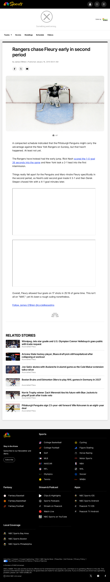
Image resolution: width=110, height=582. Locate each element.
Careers (15, 559)
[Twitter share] (21, 68)
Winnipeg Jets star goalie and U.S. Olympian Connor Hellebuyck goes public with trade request (62, 342)
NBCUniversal (18, 565)
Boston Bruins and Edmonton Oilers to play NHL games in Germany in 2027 (61, 379)
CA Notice (28, 561)
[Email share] (27, 68)
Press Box (58, 559)
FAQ (37, 559)
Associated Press (29, 347)
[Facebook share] (14, 68)
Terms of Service (40, 561)
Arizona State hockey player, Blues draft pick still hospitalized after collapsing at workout (57, 355)
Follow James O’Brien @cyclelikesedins (33, 305)
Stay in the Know (10, 446)
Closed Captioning (27, 559)
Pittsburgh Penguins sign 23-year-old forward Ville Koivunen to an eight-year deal (63, 407)
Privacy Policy (79, 559)
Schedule (40, 35)
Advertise (7, 559)
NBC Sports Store (46, 559)
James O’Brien (20, 62)
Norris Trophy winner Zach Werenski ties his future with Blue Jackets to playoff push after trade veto (59, 394)
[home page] (13, 4)
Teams (7, 35)
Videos (50, 35)
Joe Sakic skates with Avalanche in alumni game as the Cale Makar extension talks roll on (62, 368)
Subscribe (9, 460)
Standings (29, 35)
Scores (18, 35)
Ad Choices (68, 559)
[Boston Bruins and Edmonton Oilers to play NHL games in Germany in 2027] (13, 382)
